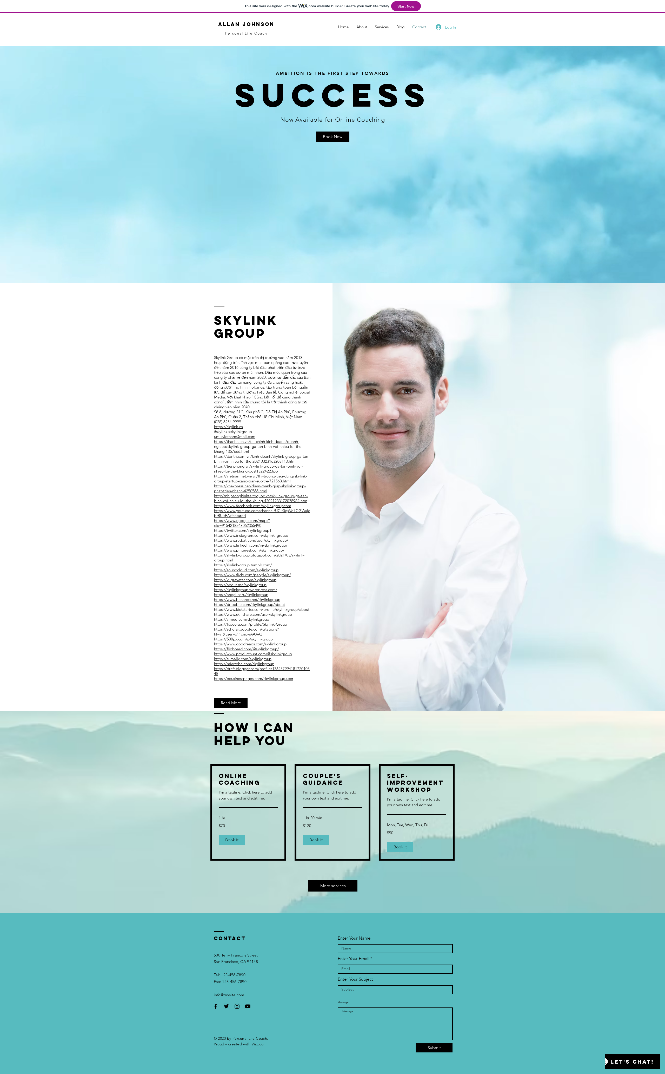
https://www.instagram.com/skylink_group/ (251, 535)
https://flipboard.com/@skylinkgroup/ (246, 648)
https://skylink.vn (228, 426)
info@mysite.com (229, 994)
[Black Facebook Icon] (215, 1006)
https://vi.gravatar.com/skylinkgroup (245, 579)
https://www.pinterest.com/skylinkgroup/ (249, 550)
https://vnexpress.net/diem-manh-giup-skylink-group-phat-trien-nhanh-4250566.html (260, 488)
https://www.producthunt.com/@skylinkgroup (253, 653)
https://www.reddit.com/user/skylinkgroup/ (251, 540)
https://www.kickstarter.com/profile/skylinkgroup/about (261, 609)
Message (343, 1002)
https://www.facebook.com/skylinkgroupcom (252, 505)
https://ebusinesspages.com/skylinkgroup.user (253, 678)
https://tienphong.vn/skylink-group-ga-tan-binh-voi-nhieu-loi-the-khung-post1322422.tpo (258, 469)
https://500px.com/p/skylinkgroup (243, 639)
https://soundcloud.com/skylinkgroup (246, 569)
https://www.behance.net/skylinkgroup (247, 599)
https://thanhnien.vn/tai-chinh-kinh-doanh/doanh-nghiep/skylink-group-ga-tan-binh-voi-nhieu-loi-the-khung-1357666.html (258, 446)
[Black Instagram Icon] (237, 1006)
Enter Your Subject (355, 979)
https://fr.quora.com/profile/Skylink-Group (250, 624)
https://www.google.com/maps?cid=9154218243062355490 (242, 523)
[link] (248, 779)
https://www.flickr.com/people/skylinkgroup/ (252, 574)
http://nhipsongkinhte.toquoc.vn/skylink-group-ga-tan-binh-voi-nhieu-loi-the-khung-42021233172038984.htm (261, 498)
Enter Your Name (354, 938)
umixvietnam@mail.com (234, 436)
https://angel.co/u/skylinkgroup (241, 594)
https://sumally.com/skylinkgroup (242, 658)
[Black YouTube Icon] (247, 1006)
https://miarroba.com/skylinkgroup (244, 663)
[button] (232, 840)
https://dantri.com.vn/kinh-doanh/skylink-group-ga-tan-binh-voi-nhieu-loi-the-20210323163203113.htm (261, 459)
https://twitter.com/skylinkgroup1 (242, 530)
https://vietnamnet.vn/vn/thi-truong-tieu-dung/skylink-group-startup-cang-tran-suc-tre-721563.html (260, 478)
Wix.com (259, 1044)
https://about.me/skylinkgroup (240, 584)
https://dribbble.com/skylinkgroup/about (249, 604)
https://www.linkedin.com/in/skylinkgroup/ (251, 545)
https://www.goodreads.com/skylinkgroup (250, 643)
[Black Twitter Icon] (226, 1006)
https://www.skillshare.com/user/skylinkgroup (253, 614)
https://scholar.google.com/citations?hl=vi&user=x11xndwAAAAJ (246, 632)
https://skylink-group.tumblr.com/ (243, 564)
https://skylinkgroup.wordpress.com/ (245, 589)
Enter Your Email (353, 959)
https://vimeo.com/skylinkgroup (241, 619)
